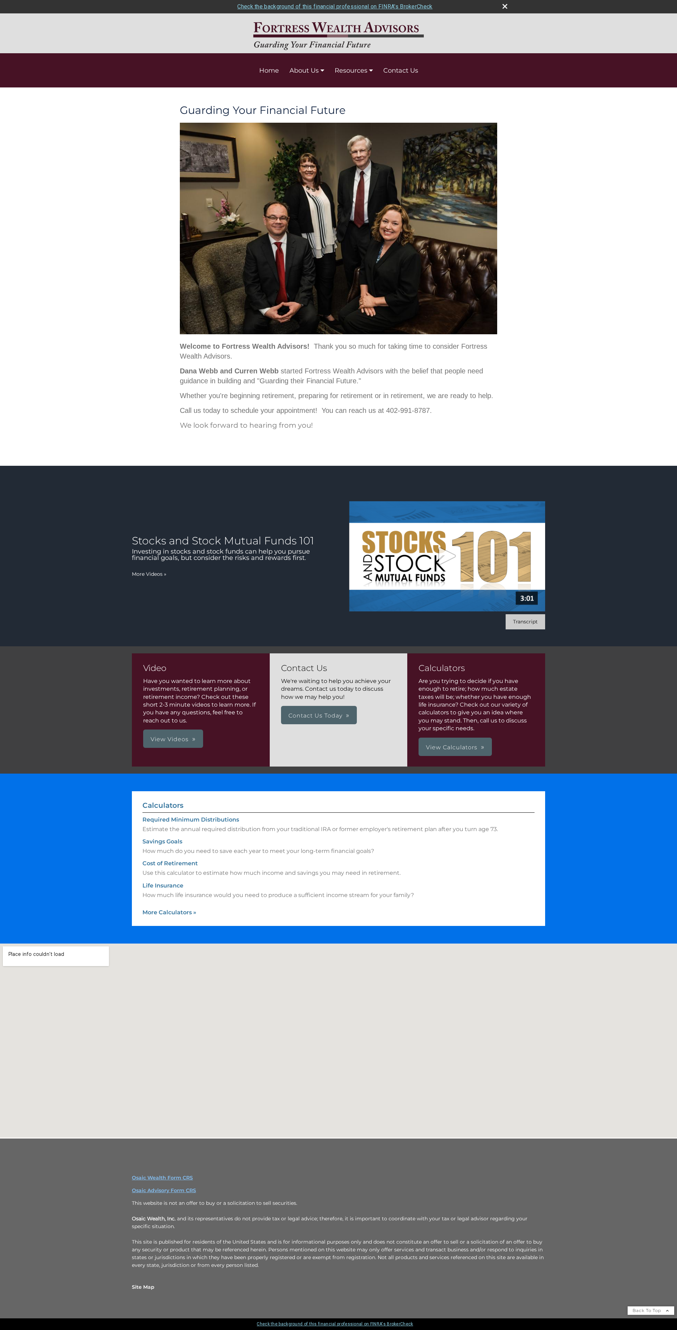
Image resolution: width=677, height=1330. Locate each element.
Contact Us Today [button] (315, 715)
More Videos (149, 574)
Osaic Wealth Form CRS (162, 1178)
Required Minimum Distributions (190, 819)
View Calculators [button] (451, 747)
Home (269, 70)
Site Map (143, 1287)
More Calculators (169, 912)
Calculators (162, 805)
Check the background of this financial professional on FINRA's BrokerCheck (334, 6)
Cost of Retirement (170, 863)
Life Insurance (162, 885)
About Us (304, 70)
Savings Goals (162, 841)
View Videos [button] (170, 739)
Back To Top (648, 1310)
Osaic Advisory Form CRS (164, 1190)
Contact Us (400, 70)
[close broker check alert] (505, 6)
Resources (351, 70)
